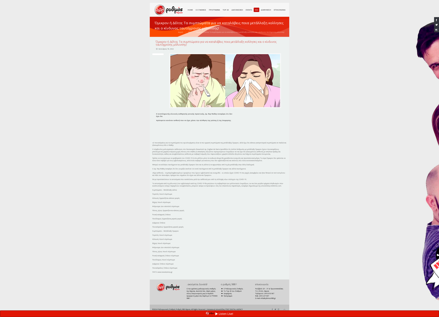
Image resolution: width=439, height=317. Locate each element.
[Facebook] (272, 309)
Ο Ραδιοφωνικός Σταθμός (233, 289)
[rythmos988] (169, 10)
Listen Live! (226, 314)
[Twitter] (275, 309)
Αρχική (180, 32)
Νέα (189, 32)
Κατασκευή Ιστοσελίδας (216, 309)
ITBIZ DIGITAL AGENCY (234, 309)
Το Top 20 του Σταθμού (232, 291)
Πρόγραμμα (227, 296)
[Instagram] (278, 309)
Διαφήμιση (227, 293)
